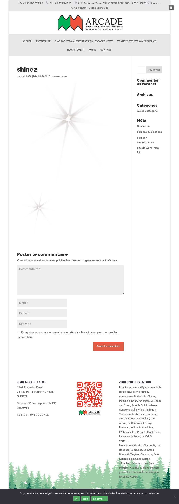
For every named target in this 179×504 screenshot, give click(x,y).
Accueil (27, 41)
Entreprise (43, 41)
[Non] (174, 496)
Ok (76, 498)
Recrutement (76, 49)
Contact (106, 49)
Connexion (143, 126)
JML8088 (26, 76)
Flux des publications (149, 132)
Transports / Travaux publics (136, 41)
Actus (92, 49)
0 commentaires (58, 76)
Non (85, 498)
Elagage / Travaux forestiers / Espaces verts (83, 41)
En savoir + (99, 498)
